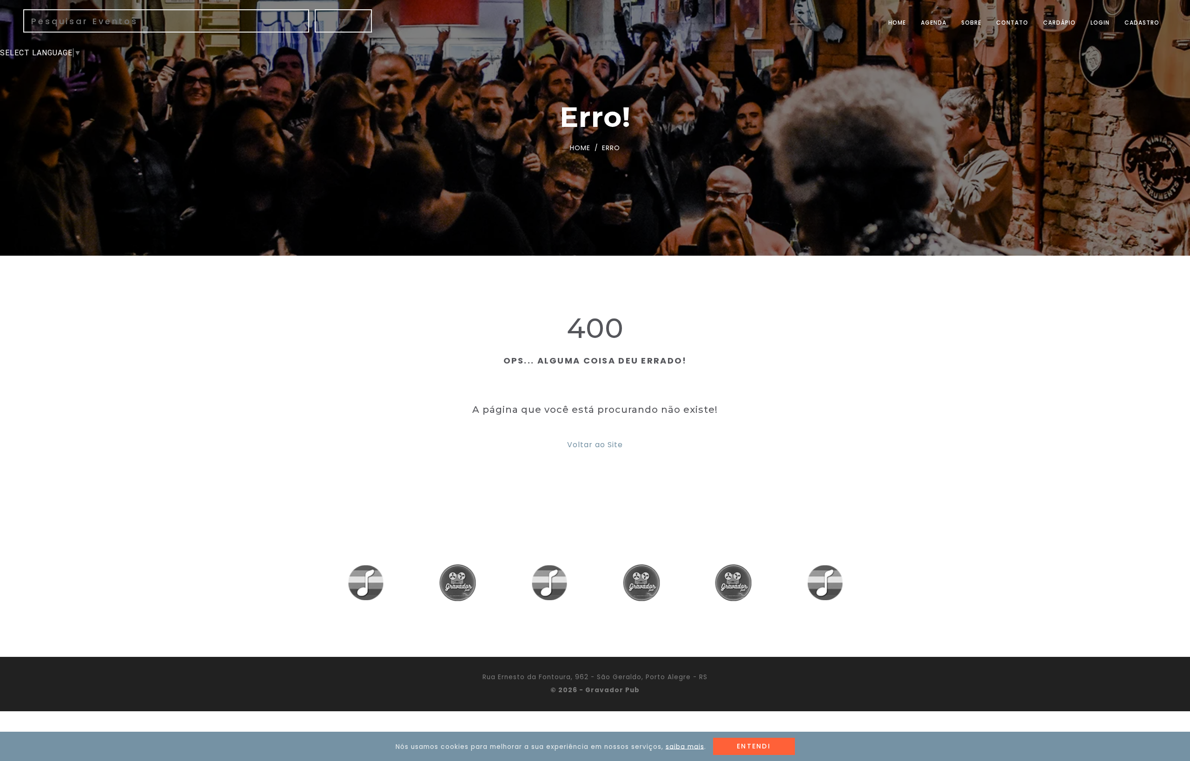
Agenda (933, 22)
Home (897, 22)
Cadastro (1141, 22)
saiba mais (685, 746)
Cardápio (1059, 22)
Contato (1012, 22)
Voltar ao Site (595, 444)
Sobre (971, 22)
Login (1100, 22)
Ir (343, 20)
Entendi (754, 746)
